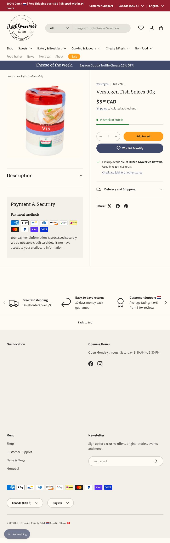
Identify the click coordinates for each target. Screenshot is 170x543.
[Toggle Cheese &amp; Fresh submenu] (128, 48)
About (59, 56)
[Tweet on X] (109, 206)
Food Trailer (14, 56)
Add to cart (143, 136)
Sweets (22, 48)
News (30, 56)
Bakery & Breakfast (49, 48)
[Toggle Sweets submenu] (30, 48)
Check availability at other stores (122, 172)
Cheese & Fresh (115, 48)
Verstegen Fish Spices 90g (30, 75)
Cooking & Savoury (84, 48)
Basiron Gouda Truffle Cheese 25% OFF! (106, 65)
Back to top (85, 322)
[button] (160, 28)
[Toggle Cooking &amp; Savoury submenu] (99, 48)
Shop (10, 48)
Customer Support (101, 6)
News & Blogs (16, 460)
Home (10, 75)
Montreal (45, 56)
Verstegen (102, 84)
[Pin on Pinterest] (126, 206)
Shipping (101, 108)
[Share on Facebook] (118, 206)
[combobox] (88, 28)
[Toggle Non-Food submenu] (151, 48)
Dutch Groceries (22, 523)
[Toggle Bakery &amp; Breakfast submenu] (64, 48)
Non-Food (141, 48)
